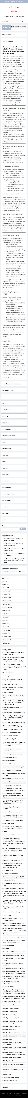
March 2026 (6, 588)
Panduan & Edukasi (8, 870)
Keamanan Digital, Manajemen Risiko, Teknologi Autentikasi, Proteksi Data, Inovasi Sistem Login (13, 801)
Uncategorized (7, 1074)
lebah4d (5, 831)
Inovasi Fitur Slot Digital (9, 739)
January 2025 (6, 633)
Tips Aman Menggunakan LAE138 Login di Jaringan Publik (13, 1)
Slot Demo (6, 948)
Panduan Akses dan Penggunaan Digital (13, 877)
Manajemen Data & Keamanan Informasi (13, 835)
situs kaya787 (18, 98)
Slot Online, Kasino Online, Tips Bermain (13, 955)
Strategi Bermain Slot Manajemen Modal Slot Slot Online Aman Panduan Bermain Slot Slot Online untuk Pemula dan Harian (14, 991)
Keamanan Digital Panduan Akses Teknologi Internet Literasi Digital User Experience (13, 795)
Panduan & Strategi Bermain (10, 873)
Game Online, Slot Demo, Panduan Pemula (14, 712)
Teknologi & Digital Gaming (10, 1011)
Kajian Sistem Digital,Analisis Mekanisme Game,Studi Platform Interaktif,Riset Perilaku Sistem (14, 743)
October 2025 (6, 604)
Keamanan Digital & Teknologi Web (12, 785)
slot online (6, 403)
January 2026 (6, 594)
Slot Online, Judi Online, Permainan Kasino (14, 952)
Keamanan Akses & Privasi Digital (12, 770)
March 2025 (6, 627)
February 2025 (6, 630)
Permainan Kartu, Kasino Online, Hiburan (13, 912)
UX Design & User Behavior (10, 1080)
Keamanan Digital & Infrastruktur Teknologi (14, 782)
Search (4, 526)
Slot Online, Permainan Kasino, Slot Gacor (14, 968)
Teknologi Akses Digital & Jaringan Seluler (14, 1036)
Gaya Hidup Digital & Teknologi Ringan (13, 726)
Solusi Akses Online (8, 986)
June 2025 (5, 617)
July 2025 (5, 614)
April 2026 (5, 584)
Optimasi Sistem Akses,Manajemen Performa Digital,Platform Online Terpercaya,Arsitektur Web (12, 865)
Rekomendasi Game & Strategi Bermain (13, 937)
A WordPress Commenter (10, 572)
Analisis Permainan (8, 673)
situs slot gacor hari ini (9, 435)
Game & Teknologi (8, 692)
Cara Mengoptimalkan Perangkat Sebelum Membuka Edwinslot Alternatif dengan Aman (14, 560)
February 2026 (6, 591)
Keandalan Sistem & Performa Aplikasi (13, 820)
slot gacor (5, 397)
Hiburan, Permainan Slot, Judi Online (12, 729)
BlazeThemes (17, 1095)
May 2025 (5, 620)
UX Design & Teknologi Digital (11, 1077)
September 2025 (7, 607)
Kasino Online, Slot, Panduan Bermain (13, 754)
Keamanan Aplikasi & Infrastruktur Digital (13, 778)
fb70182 (6, 56)
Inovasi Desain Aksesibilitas (10, 735)
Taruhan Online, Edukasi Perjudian (12, 1005)
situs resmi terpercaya (9, 945)
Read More (5, 377)
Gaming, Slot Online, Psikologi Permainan (14, 722)
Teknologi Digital (7, 1039)
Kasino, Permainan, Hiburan (10, 757)
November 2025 (7, 601)
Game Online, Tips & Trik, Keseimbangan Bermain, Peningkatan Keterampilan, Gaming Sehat (13, 717)
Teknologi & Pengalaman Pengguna (12, 1026)
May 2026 (5, 581)
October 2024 (6, 643)
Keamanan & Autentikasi (9, 760)
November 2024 (7, 640)
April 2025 (5, 623)
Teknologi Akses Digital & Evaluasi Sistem (14, 1032)
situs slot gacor (7, 429)
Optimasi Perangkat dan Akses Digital (13, 860)
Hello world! (22, 572)
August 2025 (6, 610)
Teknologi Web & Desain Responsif (12, 1057)
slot (4, 442)
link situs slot (6, 410)
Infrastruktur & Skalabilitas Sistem (12, 732)
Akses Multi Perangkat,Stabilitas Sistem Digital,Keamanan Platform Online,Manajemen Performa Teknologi (13, 659)
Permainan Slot (7, 915)
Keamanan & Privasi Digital (10, 764)
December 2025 (7, 597)
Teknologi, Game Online (9, 1061)
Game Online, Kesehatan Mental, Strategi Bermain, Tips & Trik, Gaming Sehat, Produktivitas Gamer (13, 702)
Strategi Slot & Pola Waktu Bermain (12, 1001)
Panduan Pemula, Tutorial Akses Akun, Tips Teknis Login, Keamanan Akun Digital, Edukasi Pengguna (14, 902)
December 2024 (7, 636)
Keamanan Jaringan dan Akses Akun (12, 812)
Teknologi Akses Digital (9, 1029)
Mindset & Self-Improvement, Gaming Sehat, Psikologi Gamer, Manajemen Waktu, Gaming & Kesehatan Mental (14, 850)
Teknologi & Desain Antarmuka (11, 1008)
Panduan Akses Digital (9, 880)
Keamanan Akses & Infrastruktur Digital (13, 767)
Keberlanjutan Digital (8, 823)
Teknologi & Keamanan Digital (11, 1018)
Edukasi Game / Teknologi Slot (11, 684)
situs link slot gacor (8, 390)
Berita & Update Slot (8, 676)
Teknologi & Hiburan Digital (10, 1014)
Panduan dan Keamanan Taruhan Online (13, 888)
